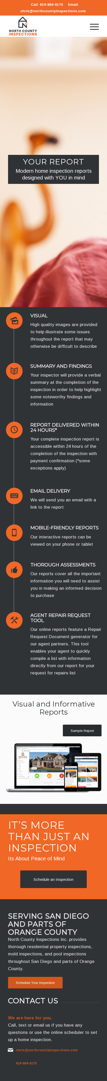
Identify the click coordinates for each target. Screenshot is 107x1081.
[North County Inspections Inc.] (44, 26)
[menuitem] (92, 26)
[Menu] (92, 26)
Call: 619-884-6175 (47, 4)
